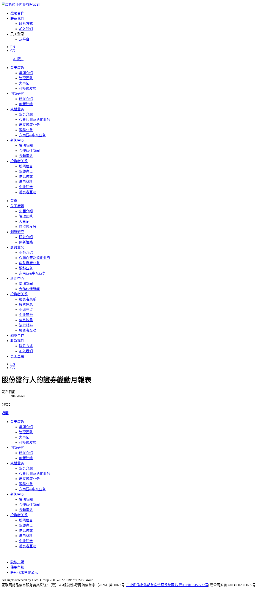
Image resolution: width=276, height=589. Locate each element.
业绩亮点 (26, 171)
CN (12, 50)
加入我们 (26, 29)
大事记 (24, 83)
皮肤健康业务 (29, 125)
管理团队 (26, 78)
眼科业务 (26, 130)
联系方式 (26, 23)
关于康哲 (17, 68)
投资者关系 (19, 161)
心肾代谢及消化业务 (34, 119)
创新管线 (26, 104)
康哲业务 (17, 109)
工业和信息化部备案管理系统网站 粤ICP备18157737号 (167, 585)
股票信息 (26, 166)
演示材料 (26, 182)
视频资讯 (26, 156)
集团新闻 (26, 145)
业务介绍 (26, 114)
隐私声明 (17, 562)
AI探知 (18, 59)
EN (12, 47)
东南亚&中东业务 (32, 135)
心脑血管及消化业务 (34, 258)
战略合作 (17, 13)
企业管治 (26, 187)
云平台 (24, 39)
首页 (13, 201)
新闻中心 (17, 140)
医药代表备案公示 (24, 572)
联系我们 (17, 18)
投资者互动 (27, 192)
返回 (5, 413)
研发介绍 (26, 99)
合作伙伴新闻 (29, 150)
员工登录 (17, 356)
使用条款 (17, 567)
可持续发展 (27, 88)
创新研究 (17, 93)
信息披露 (26, 176)
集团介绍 (26, 73)
